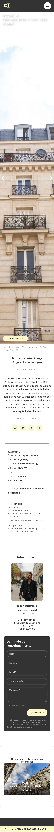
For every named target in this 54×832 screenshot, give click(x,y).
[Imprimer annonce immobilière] (23, 428)
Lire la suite (27, 727)
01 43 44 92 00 (27, 629)
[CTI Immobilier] (7, 6)
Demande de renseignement (29, 828)
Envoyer (39, 712)
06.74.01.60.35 (27, 613)
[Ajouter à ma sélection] (15, 428)
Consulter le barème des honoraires (25, 520)
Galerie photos (15, 338)
